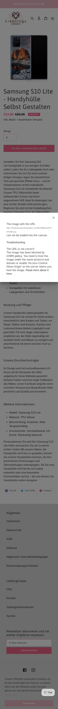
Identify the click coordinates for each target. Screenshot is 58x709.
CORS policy (14, 256)
